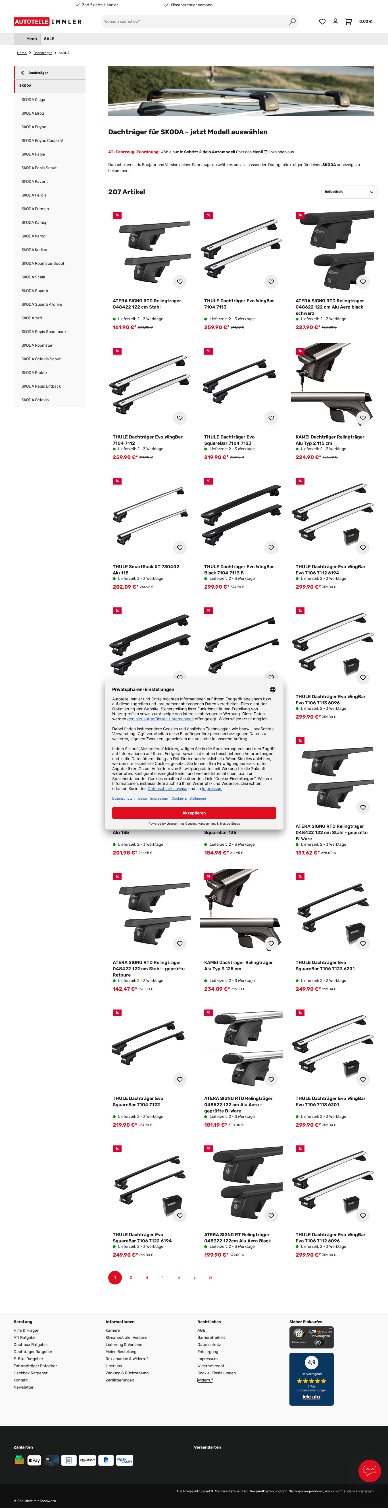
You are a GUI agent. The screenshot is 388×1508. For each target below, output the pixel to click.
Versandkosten (262, 1491)
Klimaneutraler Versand (191, 5)
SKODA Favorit (35, 181)
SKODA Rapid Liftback (41, 386)
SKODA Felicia (34, 195)
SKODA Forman (35, 208)
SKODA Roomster (37, 345)
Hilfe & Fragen (26, 1330)
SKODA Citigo (33, 99)
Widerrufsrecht (210, 1366)
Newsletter (24, 1387)
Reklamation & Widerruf (127, 1358)
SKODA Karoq (33, 236)
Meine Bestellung (121, 1351)
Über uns (114, 1366)
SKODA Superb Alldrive (42, 304)
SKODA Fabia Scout (39, 168)
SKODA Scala (33, 277)
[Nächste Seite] (194, 1277)
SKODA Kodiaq (34, 249)
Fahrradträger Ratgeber (35, 1366)
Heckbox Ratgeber (30, 1373)
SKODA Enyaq (34, 127)
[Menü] (330, 1329)
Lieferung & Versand (124, 1344)
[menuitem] (27, 39)
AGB (201, 1330)
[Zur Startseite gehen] (49, 21)
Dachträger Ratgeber (33, 1351)
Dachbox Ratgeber (31, 1344)
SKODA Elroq (33, 113)
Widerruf (205, 1380)
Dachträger (38, 73)
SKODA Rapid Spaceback (44, 331)
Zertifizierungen (120, 1380)
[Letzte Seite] (210, 1277)
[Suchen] (292, 21)
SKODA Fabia (33, 154)
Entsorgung (207, 1351)
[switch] (320, 1342)
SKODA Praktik (34, 372)
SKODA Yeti (32, 318)
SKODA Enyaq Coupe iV (42, 140)
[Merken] (180, 282)
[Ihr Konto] (335, 21)
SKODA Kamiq (34, 222)
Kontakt (21, 1380)
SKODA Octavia (35, 400)
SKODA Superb (35, 290)
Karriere (113, 1330)
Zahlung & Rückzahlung (127, 1373)
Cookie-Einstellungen (216, 1373)
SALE (49, 38)
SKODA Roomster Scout (43, 263)
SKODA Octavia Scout (41, 359)
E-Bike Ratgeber (28, 1358)
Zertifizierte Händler (100, 5)
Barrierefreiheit (211, 1337)
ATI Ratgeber (25, 1337)
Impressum (207, 1358)
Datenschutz (209, 1344)
